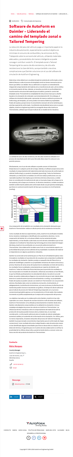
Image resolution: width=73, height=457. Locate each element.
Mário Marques (15, 346)
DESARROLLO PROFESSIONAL (36, 433)
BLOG (67, 430)
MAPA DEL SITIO (51, 430)
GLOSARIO (61, 430)
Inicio (12, 14)
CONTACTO (7, 430)
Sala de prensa (21, 14)
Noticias (31, 14)
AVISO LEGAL (23, 430)
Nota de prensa (20, 384)
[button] (14, 397)
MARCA (14, 430)
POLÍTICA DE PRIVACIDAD (36, 430)
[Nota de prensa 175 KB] (13, 384)
